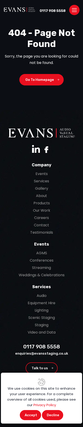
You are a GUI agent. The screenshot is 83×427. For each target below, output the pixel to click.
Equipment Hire (41, 303)
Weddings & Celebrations (42, 275)
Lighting (41, 310)
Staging (41, 325)
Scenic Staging (41, 317)
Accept (31, 415)
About (41, 195)
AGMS (41, 253)
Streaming (41, 267)
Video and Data (42, 332)
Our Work (41, 210)
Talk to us (42, 368)
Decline (53, 415)
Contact (41, 225)
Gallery (41, 188)
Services (41, 181)
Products (41, 203)
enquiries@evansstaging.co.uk (41, 353)
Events (42, 173)
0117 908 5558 (52, 11)
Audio (42, 295)
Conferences (41, 260)
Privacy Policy (44, 404)
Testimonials (41, 232)
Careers (41, 217)
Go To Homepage (42, 80)
